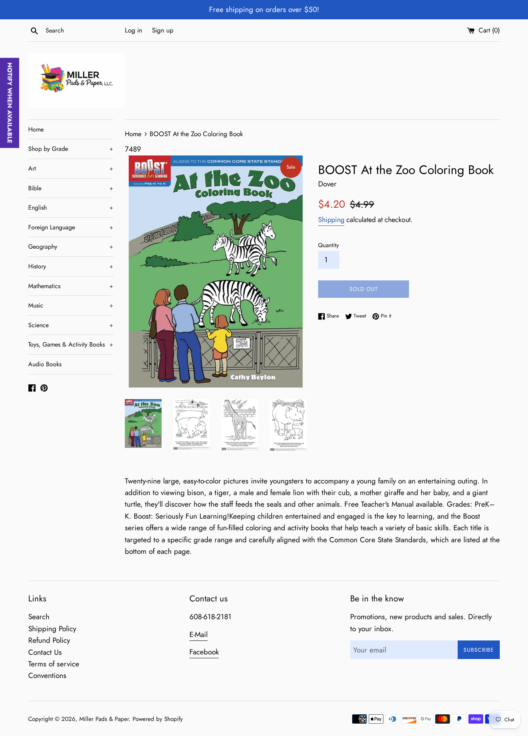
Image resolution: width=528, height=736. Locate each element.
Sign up (163, 30)
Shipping (331, 220)
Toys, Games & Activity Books (70, 344)
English (70, 207)
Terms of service (53, 664)
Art (70, 168)
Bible (70, 188)
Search (38, 616)
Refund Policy (49, 640)
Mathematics (70, 286)
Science (70, 325)
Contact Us (45, 652)
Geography (70, 246)
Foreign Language (70, 227)
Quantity (328, 245)
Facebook (204, 652)
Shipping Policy (52, 628)
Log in (133, 30)
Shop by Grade (70, 148)
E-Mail (198, 634)
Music (70, 305)
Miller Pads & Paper (104, 719)
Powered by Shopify (158, 719)
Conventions (47, 675)
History (70, 266)
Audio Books (44, 364)
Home (36, 129)
